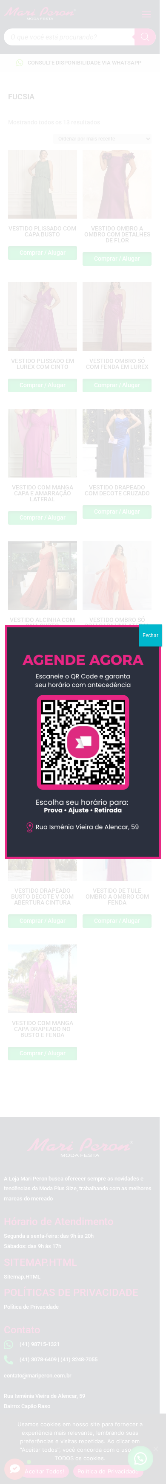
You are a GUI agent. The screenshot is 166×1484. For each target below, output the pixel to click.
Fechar (150, 635)
